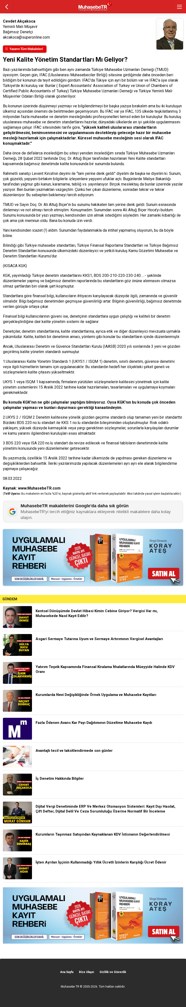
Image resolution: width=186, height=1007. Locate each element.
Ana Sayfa (66, 972)
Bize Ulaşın (86, 972)
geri (6, 6)
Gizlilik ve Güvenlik (113, 972)
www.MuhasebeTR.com (39, 488)
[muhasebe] (93, 10)
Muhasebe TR (70, 986)
